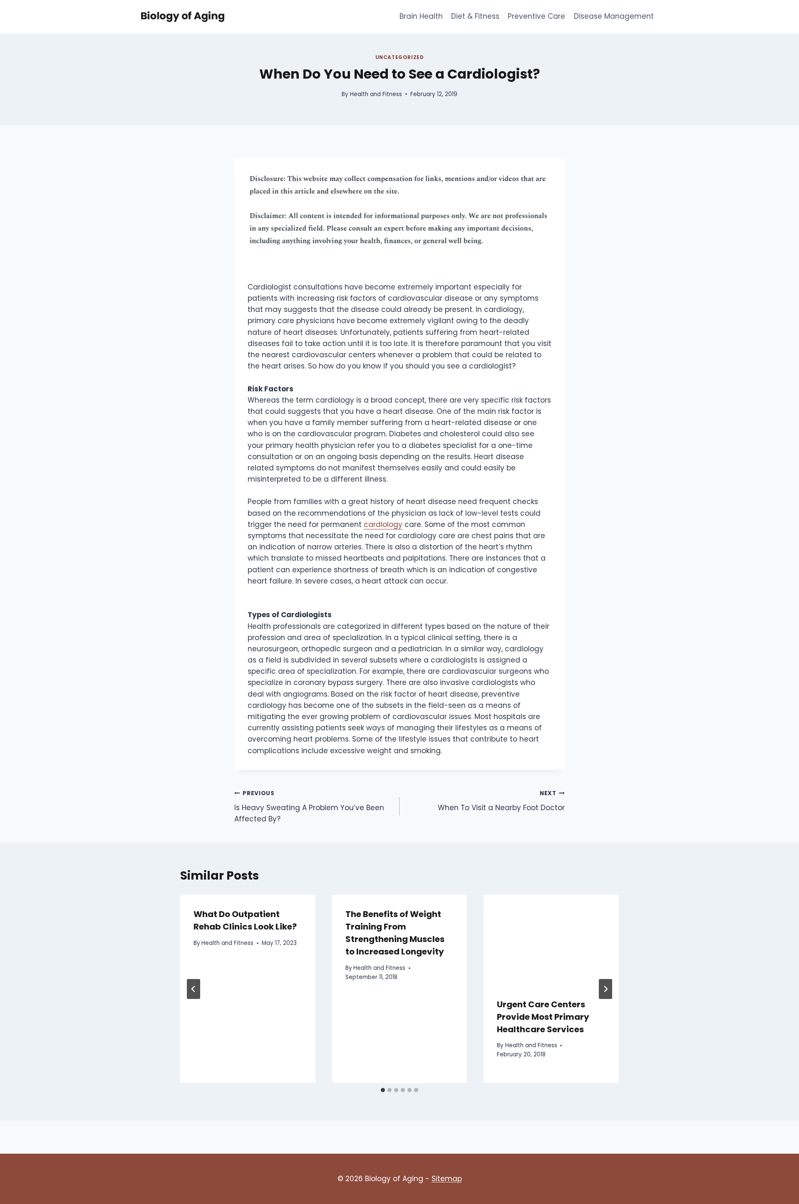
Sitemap (447, 1179)
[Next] (605, 989)
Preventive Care (536, 16)
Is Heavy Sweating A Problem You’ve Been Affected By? (309, 806)
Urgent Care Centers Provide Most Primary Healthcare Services (543, 1017)
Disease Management (614, 16)
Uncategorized (399, 57)
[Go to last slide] (193, 989)
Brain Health (421, 16)
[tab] (383, 1090)
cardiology (383, 524)
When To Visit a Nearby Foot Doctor (501, 801)
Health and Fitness (376, 94)
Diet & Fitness (475, 16)
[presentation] (551, 939)
